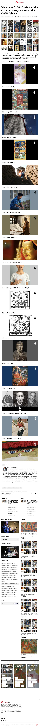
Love (21, 487)
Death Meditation (13, 567)
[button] (2, 2)
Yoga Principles (13, 596)
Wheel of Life (4, 596)
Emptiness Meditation (5, 573)
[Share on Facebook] (31, 493)
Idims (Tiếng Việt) (34, 16)
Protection (3, 590)
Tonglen (10, 594)
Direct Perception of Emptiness (6, 571)
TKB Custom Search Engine (5, 725)
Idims (13, 487)
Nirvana (15, 588)
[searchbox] (7, 603)
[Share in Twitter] (33, 493)
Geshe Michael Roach (12, 467)
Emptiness (14, 571)
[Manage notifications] (37, 725)
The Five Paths (13, 592)
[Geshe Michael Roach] (5, 469)
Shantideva (3, 592)
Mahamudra (15, 579)
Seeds (16, 590)
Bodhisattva (8, 565)
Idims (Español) (10, 513)
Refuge (8, 590)
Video (14, 594)
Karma (14, 577)
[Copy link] (38, 493)
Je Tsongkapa (4, 577)
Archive (3, 16)
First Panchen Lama (5, 575)
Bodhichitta (15, 16)
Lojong (7, 579)
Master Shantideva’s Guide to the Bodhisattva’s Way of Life (9, 584)
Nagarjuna (10, 588)
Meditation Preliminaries (10, 586)
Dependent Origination (5, 569)
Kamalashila (9, 577)
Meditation (3, 586)
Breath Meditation (14, 565)
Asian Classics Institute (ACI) (9, 16)
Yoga (8, 596)
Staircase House (29, 513)
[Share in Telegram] (36, 493)
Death (8, 567)
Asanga (13, 563)
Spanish (8, 592)
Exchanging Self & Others (13, 573)
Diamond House (24, 16)
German (11, 575)
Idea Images (29, 16)
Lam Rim (17, 487)
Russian (12, 590)
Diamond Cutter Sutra (13, 569)
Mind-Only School (4, 588)
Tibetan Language (4, 594)
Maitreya (3, 581)
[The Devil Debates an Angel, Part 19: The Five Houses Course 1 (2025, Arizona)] (20, 676)
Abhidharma (4, 563)
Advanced (8, 563)
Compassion (9, 487)
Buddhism (19, 16)
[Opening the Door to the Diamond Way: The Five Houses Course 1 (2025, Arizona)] (33, 676)
